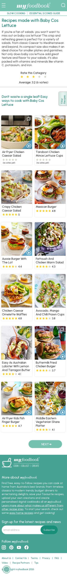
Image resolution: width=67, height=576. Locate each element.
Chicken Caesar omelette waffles (14, 312)
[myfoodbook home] (33, 9)
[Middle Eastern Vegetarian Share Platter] (50, 413)
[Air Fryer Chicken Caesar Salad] (16, 147)
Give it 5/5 (45, 76)
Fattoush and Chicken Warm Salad (50, 260)
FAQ (57, 558)
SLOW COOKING (16, 13)
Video (5, 562)
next (45, 444)
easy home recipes (21, 513)
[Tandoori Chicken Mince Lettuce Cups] (50, 147)
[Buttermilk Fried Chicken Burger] (50, 357)
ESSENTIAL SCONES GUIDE (45, 13)
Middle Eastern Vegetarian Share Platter (48, 421)
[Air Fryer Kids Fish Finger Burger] (16, 413)
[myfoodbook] (21, 468)
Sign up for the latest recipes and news (31, 522)
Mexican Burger (46, 206)
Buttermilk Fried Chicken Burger (46, 364)
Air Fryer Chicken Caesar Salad (13, 153)
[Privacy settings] (6, 569)
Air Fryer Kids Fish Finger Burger (13, 420)
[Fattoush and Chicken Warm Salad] (50, 254)
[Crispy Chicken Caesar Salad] (16, 202)
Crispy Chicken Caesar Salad (12, 208)
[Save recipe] (28, 119)
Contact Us (21, 558)
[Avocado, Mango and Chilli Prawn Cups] (50, 306)
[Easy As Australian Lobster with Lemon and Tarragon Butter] (16, 357)
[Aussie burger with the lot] (16, 254)
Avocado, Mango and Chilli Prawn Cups (50, 312)
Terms (34, 558)
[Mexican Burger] (50, 202)
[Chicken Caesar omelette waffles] (16, 306)
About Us (6, 558)
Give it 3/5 (33, 76)
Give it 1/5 (22, 76)
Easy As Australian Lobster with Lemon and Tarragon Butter (16, 366)
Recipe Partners (21, 562)
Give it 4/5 (38, 76)
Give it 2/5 (27, 76)
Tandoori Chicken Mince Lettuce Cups (49, 153)
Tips (36, 562)
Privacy (46, 558)
